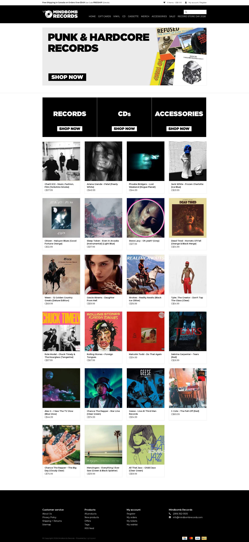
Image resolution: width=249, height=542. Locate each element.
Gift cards (104, 16)
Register (131, 513)
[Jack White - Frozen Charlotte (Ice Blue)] (188, 161)
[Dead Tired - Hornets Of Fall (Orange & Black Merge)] (188, 218)
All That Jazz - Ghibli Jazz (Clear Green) (142, 469)
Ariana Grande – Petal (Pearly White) (102, 185)
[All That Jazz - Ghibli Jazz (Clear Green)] (146, 445)
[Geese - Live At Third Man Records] (146, 388)
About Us (47, 513)
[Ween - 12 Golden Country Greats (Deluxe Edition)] (61, 274)
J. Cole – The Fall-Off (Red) (185, 411)
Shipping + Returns (52, 521)
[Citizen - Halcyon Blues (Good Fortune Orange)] (61, 218)
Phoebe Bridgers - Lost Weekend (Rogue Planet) (142, 185)
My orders (132, 517)
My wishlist (132, 524)
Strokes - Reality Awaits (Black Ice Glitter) (145, 299)
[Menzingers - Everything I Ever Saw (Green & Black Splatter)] (103, 445)
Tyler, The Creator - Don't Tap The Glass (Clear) (187, 299)
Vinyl (116, 16)
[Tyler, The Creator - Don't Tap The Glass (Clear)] (188, 274)
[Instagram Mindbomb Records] (129, 497)
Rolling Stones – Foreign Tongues (100, 355)
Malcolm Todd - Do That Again (145, 354)
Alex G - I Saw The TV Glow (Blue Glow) (59, 412)
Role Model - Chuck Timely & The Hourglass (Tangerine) (60, 355)
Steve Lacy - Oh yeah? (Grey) (144, 240)
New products (92, 517)
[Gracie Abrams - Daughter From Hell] (103, 274)
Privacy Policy (49, 517)
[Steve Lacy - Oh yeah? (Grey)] (146, 218)
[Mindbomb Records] (60, 14)
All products (90, 513)
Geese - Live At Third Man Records (142, 412)
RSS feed (89, 528)
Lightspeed (91, 538)
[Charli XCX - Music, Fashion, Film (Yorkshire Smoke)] (61, 161)
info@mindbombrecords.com (188, 517)
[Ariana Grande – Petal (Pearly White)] (103, 161)
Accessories (159, 16)
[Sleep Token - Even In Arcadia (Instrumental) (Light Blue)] (103, 218)
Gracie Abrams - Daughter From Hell (100, 299)
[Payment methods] (184, 538)
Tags (87, 524)
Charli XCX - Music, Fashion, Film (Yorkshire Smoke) (59, 185)
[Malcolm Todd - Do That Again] (146, 331)
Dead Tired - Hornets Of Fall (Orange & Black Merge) (186, 242)
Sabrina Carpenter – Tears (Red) (185, 355)
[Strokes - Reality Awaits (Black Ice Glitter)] (146, 274)
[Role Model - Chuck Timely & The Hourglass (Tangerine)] (61, 331)
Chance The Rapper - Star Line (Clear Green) (103, 412)
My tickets (132, 521)
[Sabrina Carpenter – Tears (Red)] (188, 331)
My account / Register (197, 2)
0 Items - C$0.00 (174, 2)
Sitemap (46, 524)
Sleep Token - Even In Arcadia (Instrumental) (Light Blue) (103, 242)
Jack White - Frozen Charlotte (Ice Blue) (187, 185)
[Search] (185, 12)
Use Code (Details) (76, 2)
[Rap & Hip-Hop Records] (124, 56)
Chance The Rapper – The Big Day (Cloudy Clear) (60, 469)
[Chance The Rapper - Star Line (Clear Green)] (103, 388)
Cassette (133, 16)
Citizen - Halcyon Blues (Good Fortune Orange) (60, 242)
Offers (88, 521)
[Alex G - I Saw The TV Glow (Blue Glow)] (61, 388)
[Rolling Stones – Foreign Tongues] (103, 331)
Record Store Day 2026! (192, 16)
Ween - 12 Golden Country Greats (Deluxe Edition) (58, 299)
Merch (145, 16)
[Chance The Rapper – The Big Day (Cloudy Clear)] (61, 445)
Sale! (172, 16)
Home (92, 16)
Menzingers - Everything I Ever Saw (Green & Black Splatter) (103, 469)
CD (124, 16)
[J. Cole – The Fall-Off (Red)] (188, 388)
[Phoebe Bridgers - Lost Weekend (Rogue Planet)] (146, 161)
